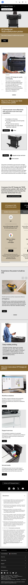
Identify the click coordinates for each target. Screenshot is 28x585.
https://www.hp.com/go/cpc (11, 258)
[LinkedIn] (1, 573)
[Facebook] (4, 573)
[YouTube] (13, 573)
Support (2, 563)
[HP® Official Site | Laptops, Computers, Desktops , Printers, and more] (2, 2)
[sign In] (22, 2)
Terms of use (14, 577)
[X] (10, 573)
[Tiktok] (16, 573)
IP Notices (18, 579)
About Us (3, 556)
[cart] (19, 2)
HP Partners (3, 567)
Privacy (11, 576)
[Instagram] (7, 573)
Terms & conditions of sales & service (8, 579)
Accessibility (15, 575)
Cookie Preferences (18, 576)
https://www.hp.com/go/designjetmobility (11, 542)
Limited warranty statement (6, 578)
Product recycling (8, 575)
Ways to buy (3, 560)
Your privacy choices (7, 577)
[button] (26, 201)
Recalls (2, 575)
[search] (16, 2)
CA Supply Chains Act (5, 576)
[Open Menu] (25, 2)
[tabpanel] (14, 82)
